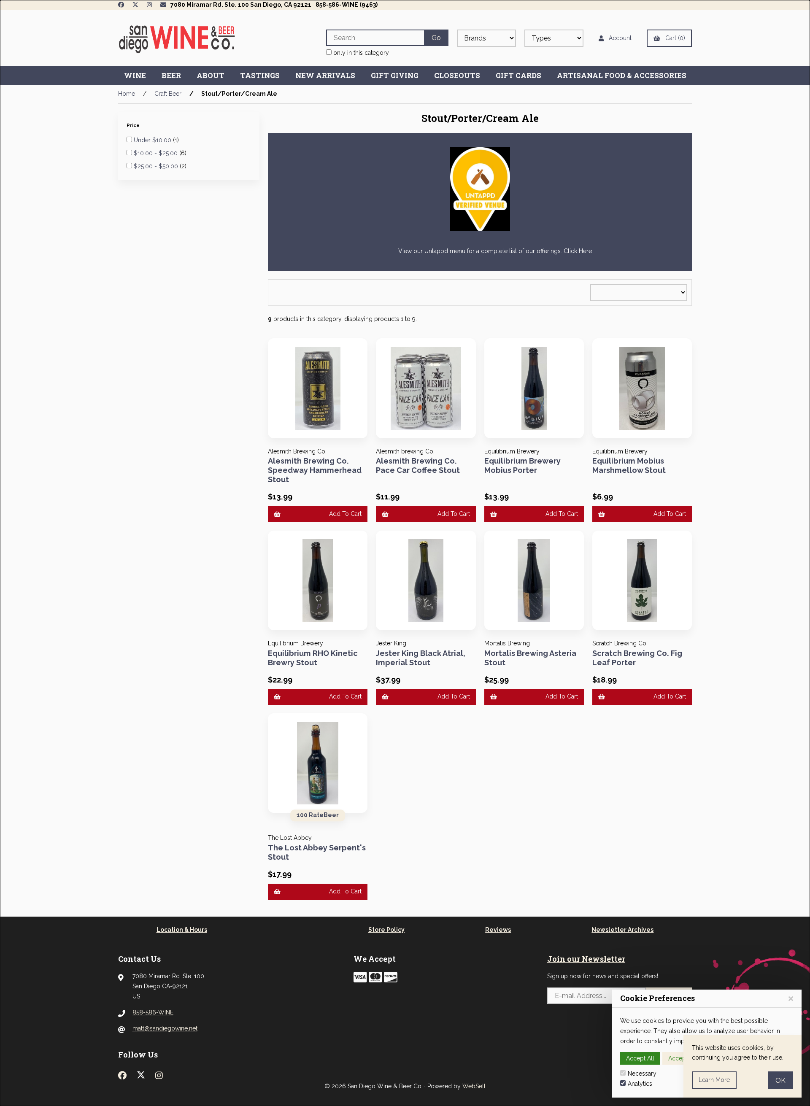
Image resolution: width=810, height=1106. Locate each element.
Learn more (714, 1079)
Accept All (640, 1058)
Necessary (642, 1073)
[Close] (790, 999)
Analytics (640, 1083)
